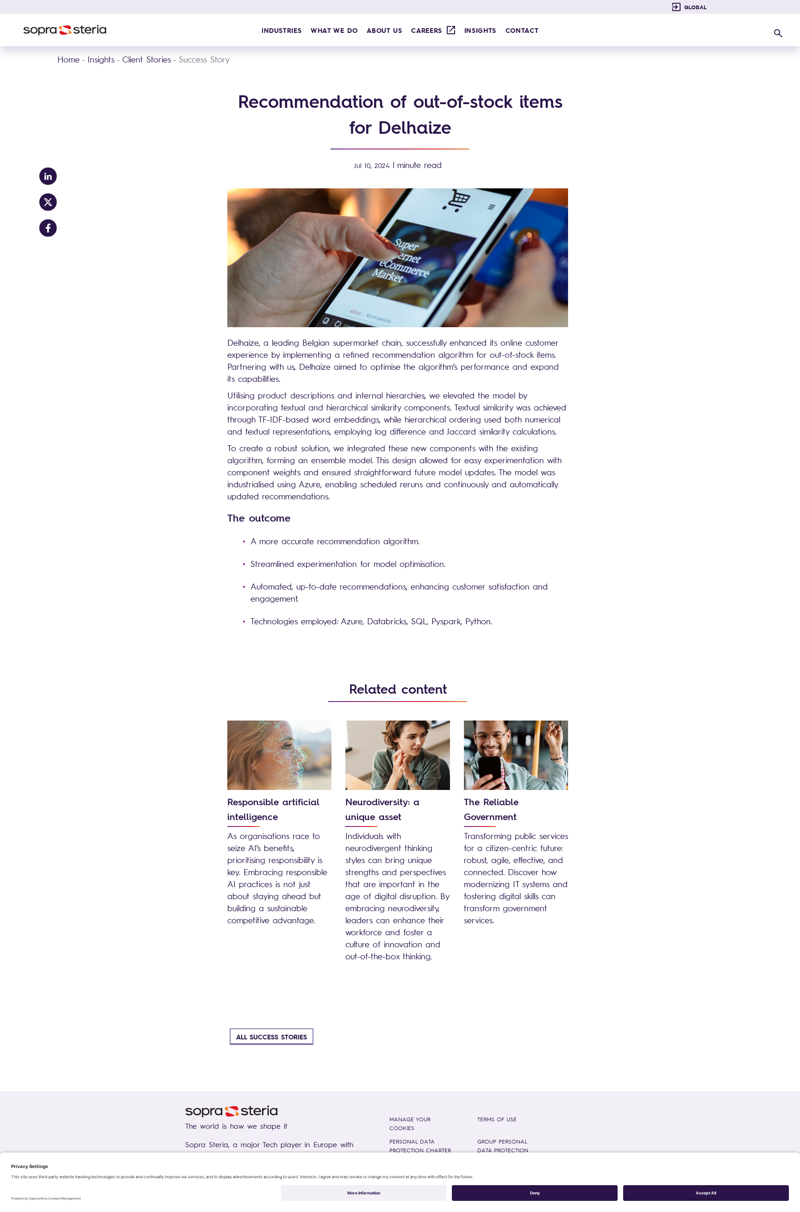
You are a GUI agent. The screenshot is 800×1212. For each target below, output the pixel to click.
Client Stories (146, 59)
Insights (101, 59)
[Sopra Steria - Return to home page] (64, 30)
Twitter (48, 202)
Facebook (48, 228)
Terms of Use (497, 1119)
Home (68, 59)
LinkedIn (48, 176)
